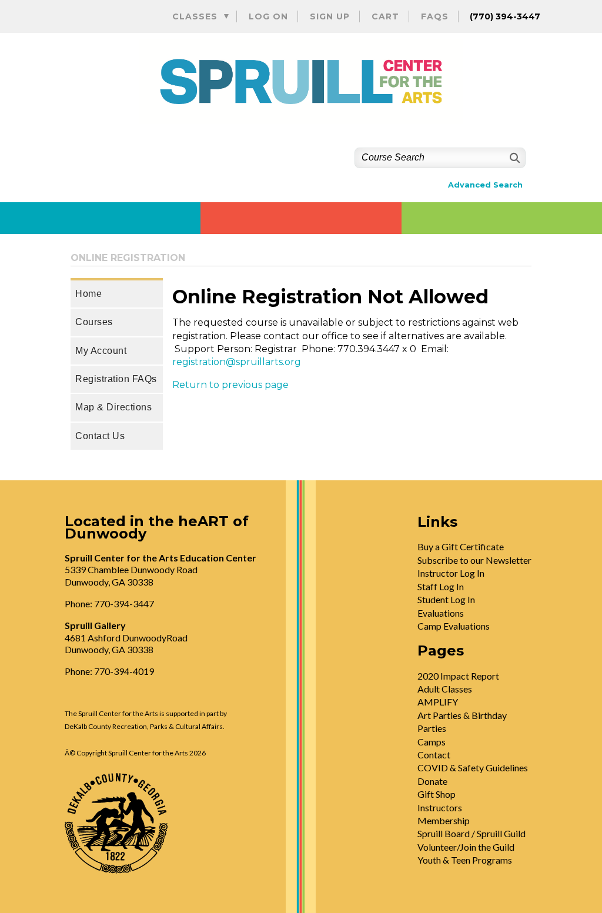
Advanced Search (485, 184)
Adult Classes (444, 688)
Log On (268, 16)
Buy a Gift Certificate (460, 546)
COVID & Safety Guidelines (472, 767)
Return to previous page (230, 384)
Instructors (439, 807)
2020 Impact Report (458, 675)
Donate (432, 781)
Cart (385, 16)
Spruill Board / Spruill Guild (471, 833)
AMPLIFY (437, 701)
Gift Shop (436, 794)
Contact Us (100, 436)
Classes (195, 16)
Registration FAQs (116, 379)
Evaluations (440, 612)
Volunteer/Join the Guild (465, 846)
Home (88, 294)
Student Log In (446, 599)
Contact (433, 754)
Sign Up (330, 16)
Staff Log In (440, 586)
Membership (443, 820)
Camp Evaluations (453, 625)
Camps (431, 741)
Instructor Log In (450, 572)
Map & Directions (113, 407)
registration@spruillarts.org (236, 361)
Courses (94, 322)
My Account (100, 351)
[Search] (513, 157)
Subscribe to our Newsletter (474, 560)
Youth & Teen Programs (464, 859)
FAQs (435, 16)
